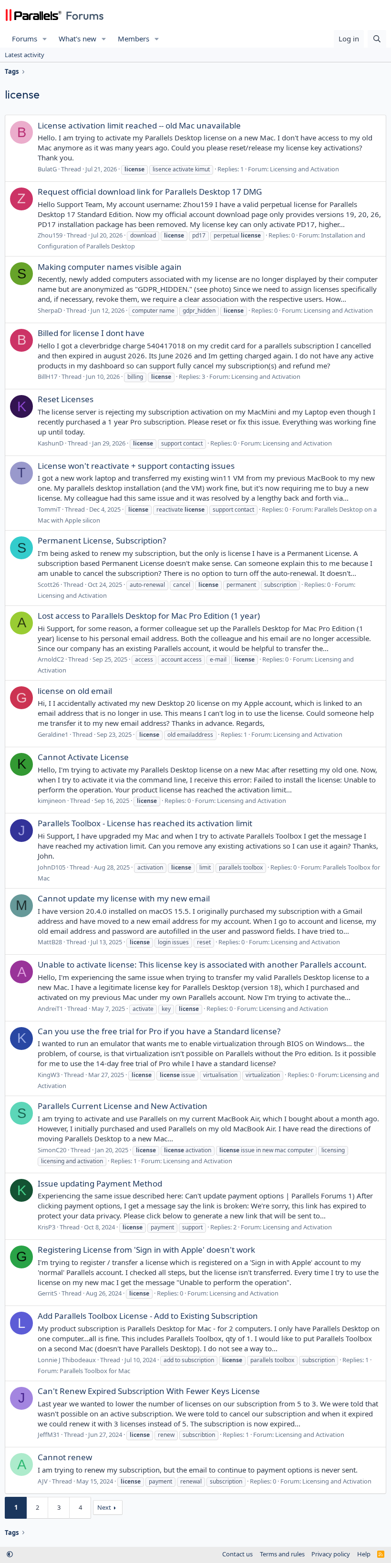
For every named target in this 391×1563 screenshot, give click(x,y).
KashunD (50, 443)
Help (363, 1554)
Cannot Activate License (83, 757)
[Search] (377, 39)
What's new (77, 38)
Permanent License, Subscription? (102, 540)
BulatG (47, 169)
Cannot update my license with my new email (124, 898)
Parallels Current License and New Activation (122, 1105)
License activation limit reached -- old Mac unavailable (139, 125)
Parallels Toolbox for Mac (95, 1370)
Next (104, 1507)
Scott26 (48, 584)
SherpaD (50, 310)
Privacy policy (330, 1554)
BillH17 (47, 376)
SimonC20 (52, 1150)
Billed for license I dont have (91, 332)
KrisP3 (46, 1227)
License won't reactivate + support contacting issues (136, 465)
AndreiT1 (50, 1008)
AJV (43, 1481)
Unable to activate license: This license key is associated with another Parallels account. (202, 964)
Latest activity (24, 54)
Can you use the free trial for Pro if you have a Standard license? (159, 1031)
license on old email (75, 690)
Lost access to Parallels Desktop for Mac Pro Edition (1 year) (149, 615)
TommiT (49, 509)
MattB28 (50, 942)
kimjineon (52, 800)
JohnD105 (51, 867)
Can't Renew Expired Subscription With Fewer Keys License (149, 1390)
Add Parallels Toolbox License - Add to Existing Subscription (148, 1315)
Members (133, 38)
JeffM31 (49, 1434)
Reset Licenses (65, 399)
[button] (44, 39)
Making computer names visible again (110, 266)
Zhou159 (50, 235)
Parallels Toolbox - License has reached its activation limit (145, 823)
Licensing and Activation (304, 169)
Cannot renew (65, 1457)
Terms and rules (282, 1554)
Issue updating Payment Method (100, 1183)
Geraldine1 (53, 734)
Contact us (237, 1554)
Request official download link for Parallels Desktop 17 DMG (150, 191)
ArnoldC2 (51, 659)
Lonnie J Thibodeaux (67, 1359)
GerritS (47, 1293)
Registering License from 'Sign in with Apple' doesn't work (146, 1249)
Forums (24, 38)
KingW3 (49, 1074)
